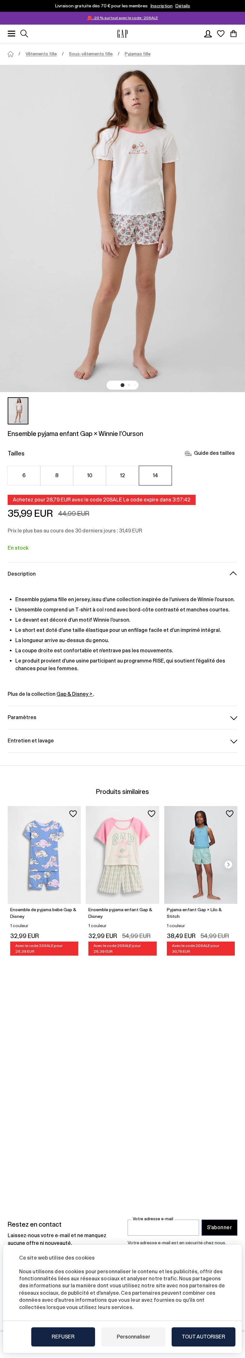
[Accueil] (10, 54)
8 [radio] (56, 475)
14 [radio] (155, 475)
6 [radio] (24, 475)
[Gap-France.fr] (122, 34)
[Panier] (233, 33)
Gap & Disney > (74, 694)
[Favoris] (221, 33)
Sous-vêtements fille (91, 53)
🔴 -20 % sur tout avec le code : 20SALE (122, 18)
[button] (122, 385)
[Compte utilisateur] (208, 33)
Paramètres (22, 717)
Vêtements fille (41, 53)
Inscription (162, 5)
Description (22, 574)
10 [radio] (90, 475)
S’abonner (219, 1227)
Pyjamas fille (138, 53)
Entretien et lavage (31, 741)
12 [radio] (122, 475)
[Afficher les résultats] (24, 33)
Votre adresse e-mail (153, 1218)
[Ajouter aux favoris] (73, 814)
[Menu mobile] (11, 33)
